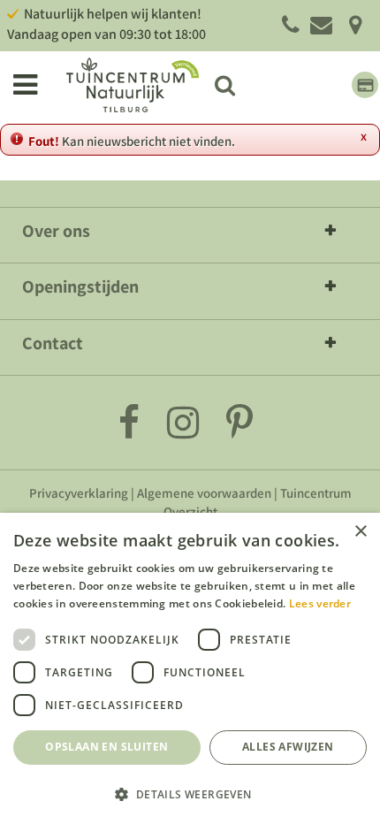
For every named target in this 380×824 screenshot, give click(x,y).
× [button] (360, 531)
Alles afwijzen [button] (288, 746)
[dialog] (190, 668)
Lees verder (320, 603)
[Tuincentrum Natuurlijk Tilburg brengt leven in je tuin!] (132, 84)
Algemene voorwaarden (204, 492)
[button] (190, 793)
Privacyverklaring (78, 492)
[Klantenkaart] (365, 85)
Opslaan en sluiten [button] (106, 746)
